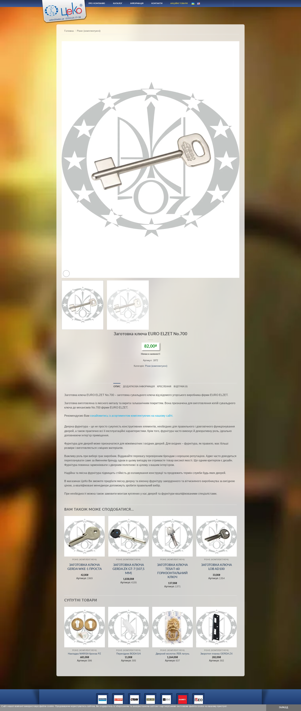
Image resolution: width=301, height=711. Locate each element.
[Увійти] (227, 3)
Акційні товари (179, 3)
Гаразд (283, 707)
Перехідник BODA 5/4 (128, 653)
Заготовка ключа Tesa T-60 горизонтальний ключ (172, 571)
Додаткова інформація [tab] (139, 387)
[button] (66, 273)
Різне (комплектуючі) (89, 31)
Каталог (117, 3)
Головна (69, 31)
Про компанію (96, 3)
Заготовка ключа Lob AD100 (216, 567)
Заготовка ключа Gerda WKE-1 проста (84, 567)
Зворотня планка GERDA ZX (216, 653)
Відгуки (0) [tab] (181, 387)
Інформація (136, 3)
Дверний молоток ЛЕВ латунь (172, 653)
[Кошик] (239, 3)
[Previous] (70, 159)
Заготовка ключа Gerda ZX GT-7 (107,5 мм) (128, 569)
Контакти (157, 3)
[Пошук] (219, 3)
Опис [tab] (117, 387)
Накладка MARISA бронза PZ (84, 653)
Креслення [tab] (164, 387)
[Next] (231, 159)
